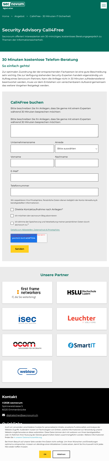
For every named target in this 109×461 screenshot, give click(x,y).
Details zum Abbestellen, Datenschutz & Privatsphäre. (35, 230)
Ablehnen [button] (61, 454)
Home (5, 16)
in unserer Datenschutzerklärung (28, 437)
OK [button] (45, 454)
